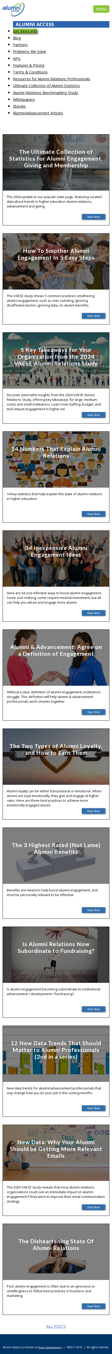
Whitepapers (24, 99)
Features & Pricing (29, 65)
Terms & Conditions (30, 72)
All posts (56, 1326)
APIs (17, 58)
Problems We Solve (29, 51)
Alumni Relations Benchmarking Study (45, 92)
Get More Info (25, 31)
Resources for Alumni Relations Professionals (51, 78)
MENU (101, 9)
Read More (93, 217)
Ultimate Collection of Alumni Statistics (46, 85)
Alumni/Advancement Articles (38, 113)
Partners (20, 44)
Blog (17, 37)
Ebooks (19, 106)
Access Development (50, 1347)
